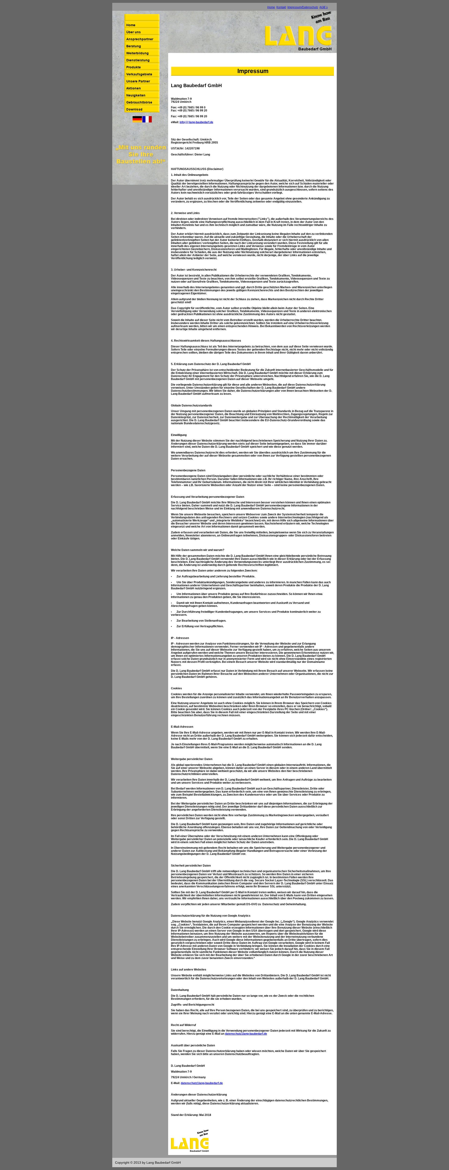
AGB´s (323, 7)
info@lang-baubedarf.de (196, 122)
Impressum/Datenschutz (302, 7)
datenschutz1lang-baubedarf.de (246, 1033)
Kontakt (281, 7)
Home (271, 7)
